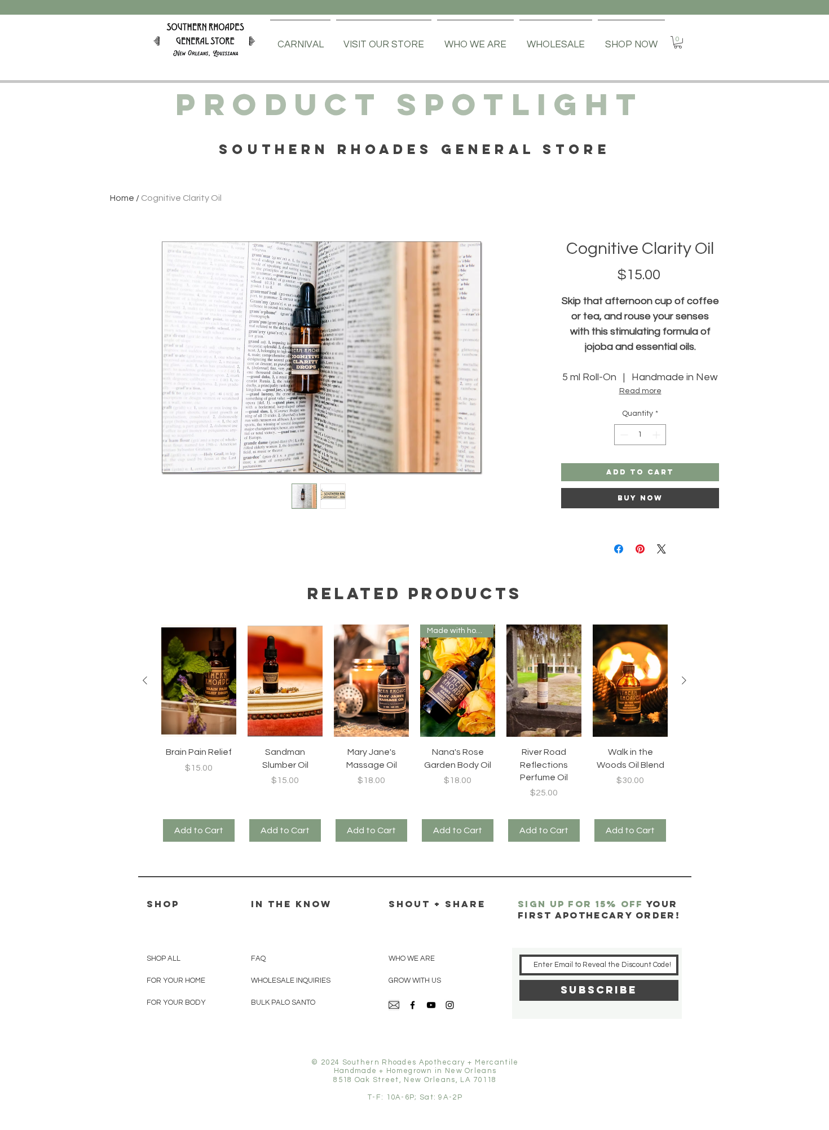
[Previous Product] (145, 680)
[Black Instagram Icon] (449, 1005)
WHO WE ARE (412, 958)
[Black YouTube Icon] (431, 1005)
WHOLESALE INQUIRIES (290, 980)
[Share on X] (661, 549)
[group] (414, 734)
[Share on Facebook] (618, 549)
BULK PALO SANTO (283, 1002)
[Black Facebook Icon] (412, 1005)
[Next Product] (684, 680)
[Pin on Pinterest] (640, 549)
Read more (640, 391)
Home (122, 198)
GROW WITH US (415, 980)
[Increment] (657, 435)
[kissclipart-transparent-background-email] (394, 1005)
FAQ (258, 958)
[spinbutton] (640, 435)
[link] (678, 42)
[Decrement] (623, 435)
